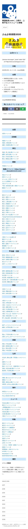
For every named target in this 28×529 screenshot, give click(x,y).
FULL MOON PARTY (8, 396)
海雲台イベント (6, 391)
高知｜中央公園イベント (9, 350)
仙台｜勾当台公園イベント (9, 156)
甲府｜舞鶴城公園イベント (9, 257)
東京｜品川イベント (7, 227)
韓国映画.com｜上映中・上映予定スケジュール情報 (13, 21)
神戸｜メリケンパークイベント (11, 325)
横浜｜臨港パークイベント (9, 243)
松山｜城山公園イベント (9, 348)
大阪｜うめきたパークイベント (11, 305)
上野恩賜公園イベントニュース (11, 407)
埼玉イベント (6, 175)
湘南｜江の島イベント (8, 248)
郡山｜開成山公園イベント (9, 158)
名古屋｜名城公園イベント (9, 277)
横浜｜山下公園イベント (9, 241)
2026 (3, 519)
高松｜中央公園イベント (9, 344)
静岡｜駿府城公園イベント (9, 271)
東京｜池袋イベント (7, 208)
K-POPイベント (6, 451)
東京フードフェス (7, 423)
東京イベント (6, 195)
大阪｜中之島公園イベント (9, 309)
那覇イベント (6, 380)
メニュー (5, 27)
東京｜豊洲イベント (7, 223)
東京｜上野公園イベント (9, 201)
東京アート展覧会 (7, 432)
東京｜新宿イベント (7, 210)
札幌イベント (6, 140)
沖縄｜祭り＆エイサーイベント (11, 377)
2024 (3, 512)
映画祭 (5, 113)
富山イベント (6, 261)
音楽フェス (5, 438)
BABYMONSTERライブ (9, 456)
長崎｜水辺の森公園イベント (10, 368)
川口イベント (6, 183)
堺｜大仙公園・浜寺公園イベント (11, 318)
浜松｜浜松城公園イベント (9, 273)
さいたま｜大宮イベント (9, 179)
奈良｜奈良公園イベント (9, 293)
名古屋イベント (6, 275)
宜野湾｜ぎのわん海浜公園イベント (12, 384)
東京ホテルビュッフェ (8, 429)
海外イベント (6, 434)
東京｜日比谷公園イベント (9, 206)
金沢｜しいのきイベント (9, 263)
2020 (3, 496)
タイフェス (5, 436)
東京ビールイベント (7, 425)
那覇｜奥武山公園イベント (9, 382)
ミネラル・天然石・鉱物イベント (11, 445)
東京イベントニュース (8, 405)
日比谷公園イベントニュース (10, 411)
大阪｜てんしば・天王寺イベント (11, 313)
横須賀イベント (6, 245)
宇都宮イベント (6, 166)
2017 (3, 485)
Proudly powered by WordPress (11, 526)
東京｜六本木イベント (8, 221)
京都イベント (6, 289)
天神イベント (6, 364)
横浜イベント (6, 239)
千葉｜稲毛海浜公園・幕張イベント (12, 185)
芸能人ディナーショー (8, 440)
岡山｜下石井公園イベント (9, 334)
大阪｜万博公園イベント (9, 302)
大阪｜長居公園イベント (9, 315)
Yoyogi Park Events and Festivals (11, 216)
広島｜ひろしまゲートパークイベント (12, 336)
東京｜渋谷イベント (7, 219)
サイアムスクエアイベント (9, 393)
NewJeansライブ (7, 453)
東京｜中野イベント (7, 212)
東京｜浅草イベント (7, 199)
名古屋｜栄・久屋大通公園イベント (12, 279)
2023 (3, 508)
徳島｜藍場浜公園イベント (9, 346)
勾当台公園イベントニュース (10, 403)
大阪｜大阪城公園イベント (9, 311)
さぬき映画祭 (11, 113)
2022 (3, 504)
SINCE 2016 (5, 481)
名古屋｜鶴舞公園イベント (9, 282)
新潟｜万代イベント (7, 255)
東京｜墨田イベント (7, 197)
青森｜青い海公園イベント (9, 152)
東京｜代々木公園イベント (9, 214)
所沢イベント (6, 177)
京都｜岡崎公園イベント (9, 291)
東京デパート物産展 (7, 427)
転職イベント (6, 447)
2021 (3, 500)
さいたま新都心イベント (9, 181)
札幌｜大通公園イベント (9, 143)
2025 (3, 515)
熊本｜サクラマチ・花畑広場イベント (12, 366)
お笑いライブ (6, 442)
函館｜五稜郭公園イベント (9, 145)
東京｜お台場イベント (8, 225)
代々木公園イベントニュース (10, 409)
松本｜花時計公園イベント (9, 259)
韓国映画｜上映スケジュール (10, 449)
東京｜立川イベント (7, 230)
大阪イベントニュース (8, 416)
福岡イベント (6, 362)
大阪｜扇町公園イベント (9, 307)
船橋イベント (6, 188)
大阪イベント (6, 300)
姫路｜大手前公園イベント (9, 327)
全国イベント (6, 133)
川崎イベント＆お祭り (8, 237)
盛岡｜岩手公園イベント (9, 154)
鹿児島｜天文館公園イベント (10, 370)
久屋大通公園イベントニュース (11, 414)
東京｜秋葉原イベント (8, 203)
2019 (3, 492)
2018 (3, 489)
